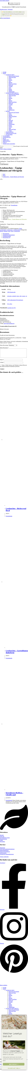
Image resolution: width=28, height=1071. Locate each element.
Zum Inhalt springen (4, 0)
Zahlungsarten (3, 853)
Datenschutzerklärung (5, 851)
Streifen (10, 1005)
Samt (10, 1003)
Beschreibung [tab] (6, 233)
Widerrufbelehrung (4, 850)
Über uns (2, 836)
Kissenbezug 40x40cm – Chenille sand (14, 794)
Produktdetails (9, 516)
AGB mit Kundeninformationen (7, 849)
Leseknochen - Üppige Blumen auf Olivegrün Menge (12, 161)
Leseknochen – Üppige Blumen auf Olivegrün (13, 176)
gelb (20, 296)
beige (18, 296)
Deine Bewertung (4, 345)
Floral (20, 228)
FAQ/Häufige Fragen (5, 837)
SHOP (4, 989)
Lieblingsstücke (16, 229)
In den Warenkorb (4, 164)
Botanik (10, 995)
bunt (9, 231)
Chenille (10, 1002)
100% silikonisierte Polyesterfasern (15, 300)
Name (2, 359)
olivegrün (9, 296)
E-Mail (2, 362)
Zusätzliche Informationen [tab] (9, 235)
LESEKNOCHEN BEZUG (12, 1008)
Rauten (10, 1004)
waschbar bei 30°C (11, 307)
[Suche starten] (26, 1059)
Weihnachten (12, 1007)
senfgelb (14, 296)
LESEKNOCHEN (10, 990)
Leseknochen (3, 229)
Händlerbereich (3, 839)
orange (23, 296)
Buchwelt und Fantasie (14, 991)
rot (26, 296)
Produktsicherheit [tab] (7, 236)
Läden (1, 840)
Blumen (5, 231)
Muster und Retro (13, 999)
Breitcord (11, 1000)
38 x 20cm (9, 304)
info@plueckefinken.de (9, 323)
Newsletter (2, 841)
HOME (4, 987)
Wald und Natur (12, 992)
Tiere (10, 996)
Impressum (2, 847)
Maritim (10, 998)
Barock (1, 231)
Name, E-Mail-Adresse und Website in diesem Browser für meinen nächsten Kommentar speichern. (13, 366)
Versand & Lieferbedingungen (7, 854)
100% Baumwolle (11, 292)
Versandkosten (14, 205)
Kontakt (2, 835)
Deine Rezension (4, 347)
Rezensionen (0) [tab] (6, 237)
